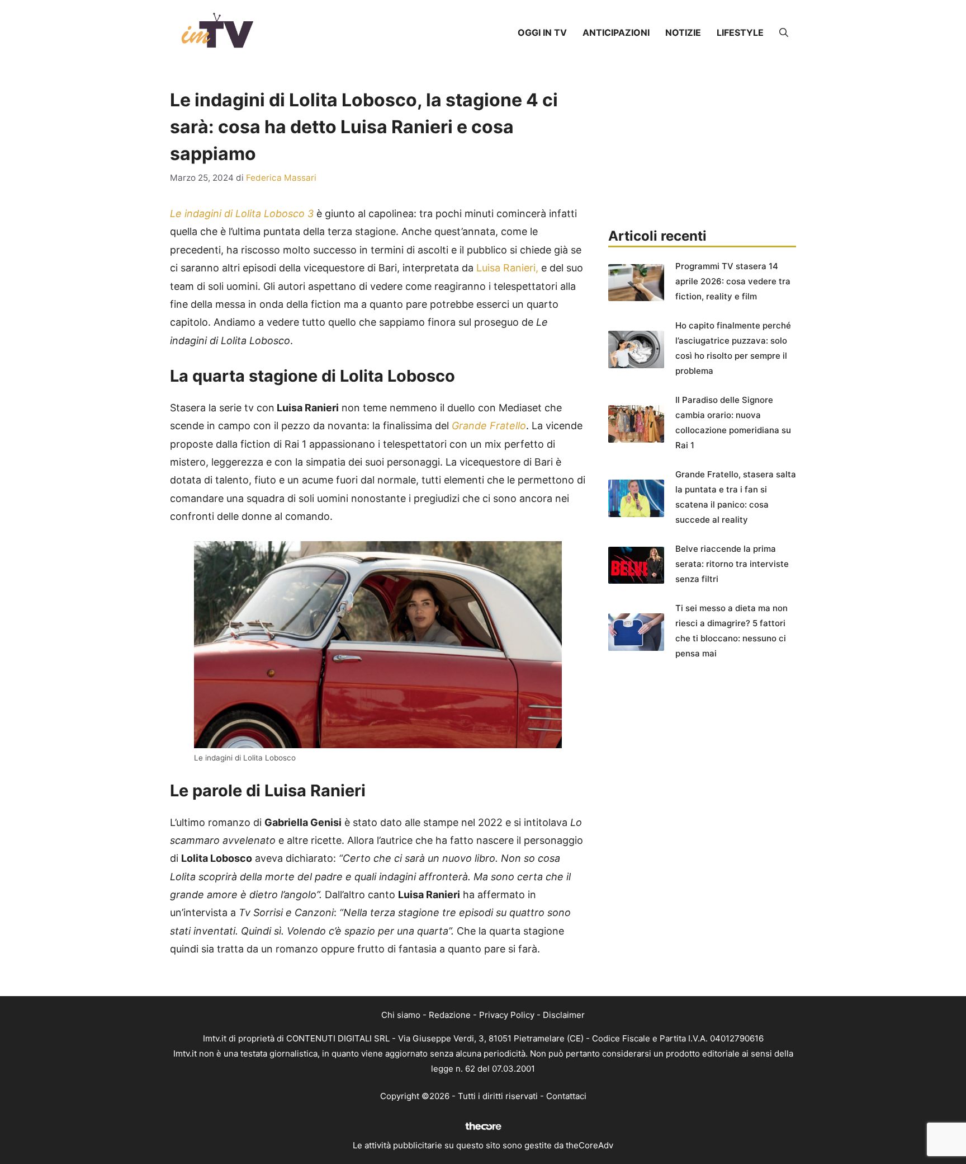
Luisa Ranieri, (507, 268)
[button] (783, 32)
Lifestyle (740, 32)
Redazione (450, 1015)
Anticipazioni (616, 32)
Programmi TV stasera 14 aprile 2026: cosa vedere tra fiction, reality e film (732, 281)
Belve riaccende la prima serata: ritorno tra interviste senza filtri (732, 563)
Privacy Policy (506, 1015)
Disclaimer (564, 1015)
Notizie (683, 32)
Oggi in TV (542, 32)
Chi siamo (400, 1015)
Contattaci (566, 1096)
